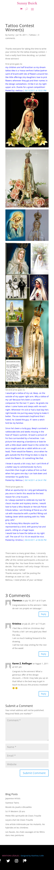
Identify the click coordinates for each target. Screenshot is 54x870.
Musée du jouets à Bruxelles (18, 807)
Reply (43, 614)
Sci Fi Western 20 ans (15, 811)
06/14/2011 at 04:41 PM (35, 480)
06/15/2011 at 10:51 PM (35, 90)
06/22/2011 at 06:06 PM (36, 540)
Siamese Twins (12, 802)
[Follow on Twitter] (8, 860)
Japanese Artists (12, 798)
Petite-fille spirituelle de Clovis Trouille (23, 815)
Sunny (11, 35)
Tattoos (32, 35)
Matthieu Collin (37, 855)
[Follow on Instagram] (16, 860)
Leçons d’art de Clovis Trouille (19, 820)
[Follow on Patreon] (24, 861)
